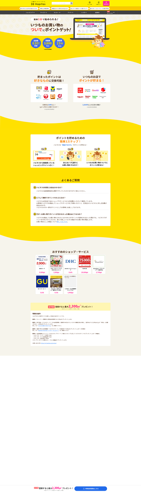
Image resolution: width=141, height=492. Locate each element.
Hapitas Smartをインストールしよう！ (48, 330)
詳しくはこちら (62, 222)
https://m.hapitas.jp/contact (48, 343)
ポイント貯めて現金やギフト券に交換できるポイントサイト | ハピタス (38, 3)
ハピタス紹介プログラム (44, 325)
